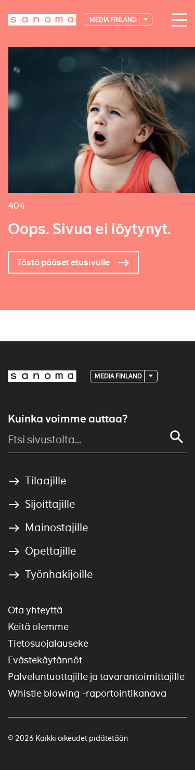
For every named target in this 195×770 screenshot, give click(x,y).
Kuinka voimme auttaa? (67, 419)
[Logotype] (42, 376)
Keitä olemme (38, 627)
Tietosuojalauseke (48, 643)
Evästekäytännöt (45, 660)
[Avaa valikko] (176, 20)
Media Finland (113, 19)
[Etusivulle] (42, 19)
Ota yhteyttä (35, 610)
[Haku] (176, 437)
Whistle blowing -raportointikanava (87, 693)
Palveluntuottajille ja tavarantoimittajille (96, 677)
